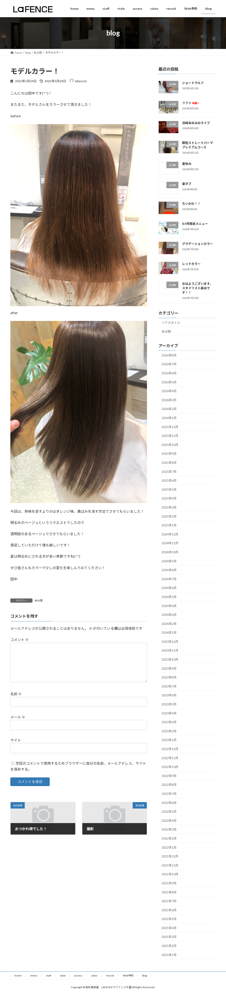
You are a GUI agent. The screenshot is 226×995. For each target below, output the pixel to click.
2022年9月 (169, 776)
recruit (110, 975)
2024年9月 (169, 561)
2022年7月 (169, 794)
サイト (15, 740)
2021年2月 (169, 946)
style (63, 975)
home (18, 975)
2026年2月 (169, 409)
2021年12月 (170, 856)
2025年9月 (169, 453)
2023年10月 (170, 659)
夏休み (186, 164)
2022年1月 (169, 847)
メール (17, 717)
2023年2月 (169, 731)
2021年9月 (169, 883)
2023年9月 (169, 668)
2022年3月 (169, 829)
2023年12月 (170, 641)
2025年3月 (169, 507)
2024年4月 (169, 605)
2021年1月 (169, 954)
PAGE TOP (216, 961)
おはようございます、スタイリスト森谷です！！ (197, 288)
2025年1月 (169, 525)
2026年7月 (169, 364)
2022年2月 (169, 838)
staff (48, 975)
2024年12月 (170, 534)
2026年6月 (169, 373)
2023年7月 (169, 686)
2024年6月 (169, 588)
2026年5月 (169, 382)
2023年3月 (169, 722)
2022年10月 (170, 767)
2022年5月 (169, 811)
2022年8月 (169, 784)
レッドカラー (191, 263)
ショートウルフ (193, 83)
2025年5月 (169, 489)
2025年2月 (169, 516)
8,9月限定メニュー (195, 223)
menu (33, 975)
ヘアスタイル (171, 322)
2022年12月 (170, 749)
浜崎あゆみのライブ (196, 123)
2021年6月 (169, 910)
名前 (16, 694)
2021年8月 (169, 892)
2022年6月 (169, 802)
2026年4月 (169, 391)
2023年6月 (169, 695)
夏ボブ (186, 183)
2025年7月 (169, 471)
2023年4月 (169, 713)
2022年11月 (170, 758)
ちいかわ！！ (191, 203)
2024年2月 (169, 623)
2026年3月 (169, 400)
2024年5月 (169, 597)
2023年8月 (169, 677)
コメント (19, 640)
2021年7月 (169, 901)
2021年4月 (169, 928)
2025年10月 (170, 445)
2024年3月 (169, 615)
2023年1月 (169, 740)
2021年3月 (169, 937)
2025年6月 (169, 480)
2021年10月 (170, 874)
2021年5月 (169, 919)
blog (144, 975)
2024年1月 (169, 632)
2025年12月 (170, 427)
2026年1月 (169, 418)
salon (94, 975)
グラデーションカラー (197, 244)
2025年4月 (169, 498)
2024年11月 (170, 543)
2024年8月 (169, 570)
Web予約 (128, 975)
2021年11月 (170, 865)
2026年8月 (169, 355)
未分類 (39, 600)
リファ (190, 102)
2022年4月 (169, 820)
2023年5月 (169, 704)
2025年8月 (169, 462)
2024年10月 (170, 552)
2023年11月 (170, 650)
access (78, 975)
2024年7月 (169, 579)
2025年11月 (170, 436)
